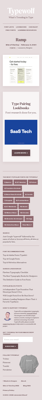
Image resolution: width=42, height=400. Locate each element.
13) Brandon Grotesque (13, 218)
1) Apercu (7, 182)
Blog (27, 386)
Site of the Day (11, 386)
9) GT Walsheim (10, 206)
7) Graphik (8, 200)
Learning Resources (27, 30)
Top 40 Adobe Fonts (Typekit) (15, 255)
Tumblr (6, 366)
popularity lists (9, 241)
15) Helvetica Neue (11, 225)
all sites (33, 239)
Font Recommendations (13, 251)
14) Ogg (29, 218)
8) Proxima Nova (22, 200)
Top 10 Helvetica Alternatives (14, 262)
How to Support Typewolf (15, 308)
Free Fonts (11, 30)
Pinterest (6, 362)
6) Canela (29, 194)
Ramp (21, 39)
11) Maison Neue (10, 212)
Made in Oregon (10, 381)
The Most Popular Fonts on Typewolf (20, 177)
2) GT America (20, 182)
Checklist (33, 27)
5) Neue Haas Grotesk (12, 194)
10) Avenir (23, 206)
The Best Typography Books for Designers (20, 276)
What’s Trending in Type (21, 17)
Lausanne (21, 47)
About (23, 381)
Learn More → (21, 153)
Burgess (29, 47)
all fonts (26, 239)
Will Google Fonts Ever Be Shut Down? (18, 295)
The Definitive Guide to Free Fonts (17, 279)
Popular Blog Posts (12, 286)
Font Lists (9, 27)
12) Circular (24, 212)
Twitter (6, 358)
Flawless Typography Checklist (15, 272)
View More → (27, 225)
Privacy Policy (8, 390)
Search (6, 233)
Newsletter (7, 369)
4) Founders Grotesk (12, 188)
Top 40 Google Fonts (11, 258)
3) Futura (32, 182)
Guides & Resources (12, 268)
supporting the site (9, 324)
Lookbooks (21, 27)
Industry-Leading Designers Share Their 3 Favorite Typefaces (20, 300)
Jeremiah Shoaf (32, 313)
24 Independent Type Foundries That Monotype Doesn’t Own (18, 290)
